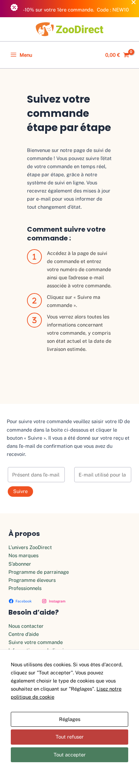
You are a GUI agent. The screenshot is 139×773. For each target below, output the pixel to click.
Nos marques (23, 555)
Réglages (69, 719)
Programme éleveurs (32, 580)
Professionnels (24, 588)
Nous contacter (26, 626)
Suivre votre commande (35, 642)
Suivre (20, 491)
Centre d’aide (23, 634)
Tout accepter (70, 754)
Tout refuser (70, 737)
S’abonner (19, 564)
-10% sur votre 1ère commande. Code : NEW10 (75, 9)
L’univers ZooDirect (30, 547)
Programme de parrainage (38, 572)
